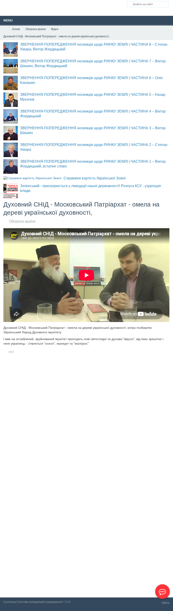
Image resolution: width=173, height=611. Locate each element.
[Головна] (5, 29)
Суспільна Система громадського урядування (32, 602)
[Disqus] (86, 417)
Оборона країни (22, 221)
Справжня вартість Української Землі (95, 178)
